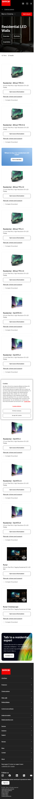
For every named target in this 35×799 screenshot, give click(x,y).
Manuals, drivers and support (12, 96)
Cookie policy (27, 401)
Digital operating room (7, 719)
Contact (4, 752)
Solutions (4, 730)
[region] (17, 399)
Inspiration (6, 42)
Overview (6, 36)
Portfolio (17, 36)
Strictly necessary (16, 411)
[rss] (24, 775)
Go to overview (16, 159)
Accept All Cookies (17, 415)
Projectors (4, 684)
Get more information (16, 92)
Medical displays (6, 702)
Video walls (4, 698)
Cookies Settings (16, 406)
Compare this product (11, 100)
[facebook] (10, 775)
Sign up (5, 782)
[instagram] (3, 775)
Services (4, 726)
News (3, 748)
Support (4, 735)
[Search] (27, 3)
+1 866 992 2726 (8, 766)
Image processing (6, 715)
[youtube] (31, 775)
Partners (4, 741)
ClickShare (4, 678)
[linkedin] (17, 775)
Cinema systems (6, 691)
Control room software (7, 708)
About (3, 759)
